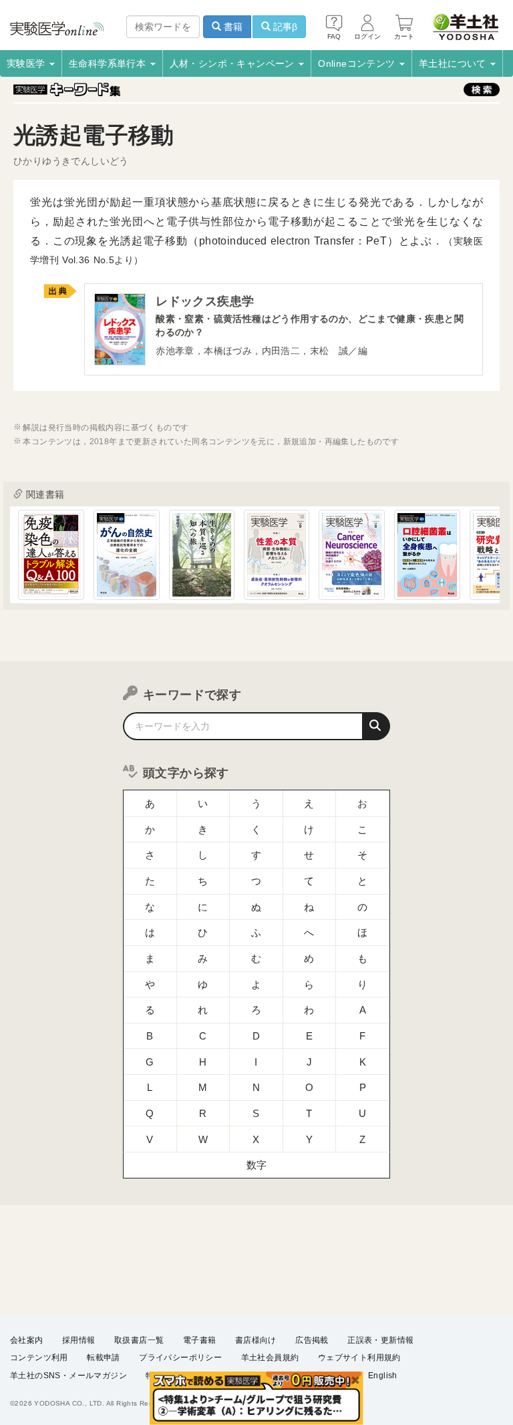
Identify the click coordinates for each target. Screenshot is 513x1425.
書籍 (231, 26)
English (382, 1375)
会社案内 (26, 1340)
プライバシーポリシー (180, 1357)
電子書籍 (199, 1340)
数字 (256, 1164)
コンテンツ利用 (39, 1357)
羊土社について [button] (454, 63)
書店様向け (256, 1340)
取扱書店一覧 (139, 1340)
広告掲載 (312, 1340)
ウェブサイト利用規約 (359, 1357)
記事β (284, 26)
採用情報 (79, 1340)
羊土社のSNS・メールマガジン (68, 1375)
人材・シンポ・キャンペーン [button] (234, 63)
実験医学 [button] (27, 63)
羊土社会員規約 (270, 1357)
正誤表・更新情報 (380, 1340)
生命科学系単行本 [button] (109, 63)
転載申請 (103, 1357)
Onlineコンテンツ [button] (358, 63)
